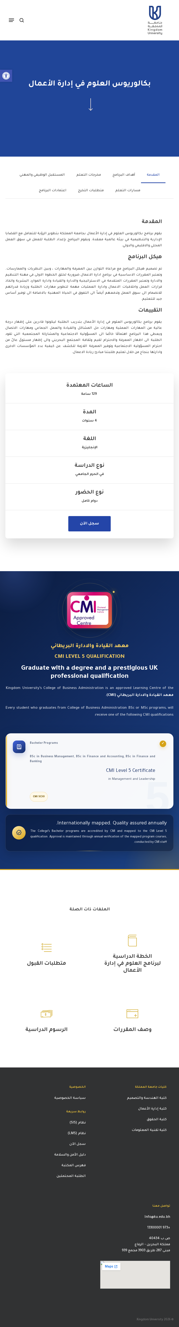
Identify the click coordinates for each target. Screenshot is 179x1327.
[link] (6, 76)
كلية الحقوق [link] (157, 1120)
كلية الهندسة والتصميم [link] (147, 1098)
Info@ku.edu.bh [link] (157, 1217)
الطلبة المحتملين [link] (71, 1176)
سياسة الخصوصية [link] (69, 1098)
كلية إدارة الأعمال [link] (152, 1109)
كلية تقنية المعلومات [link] (149, 1130)
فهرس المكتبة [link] (74, 1166)
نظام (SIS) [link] (77, 1123)
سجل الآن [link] (77, 1144)
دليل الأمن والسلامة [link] (70, 1155)
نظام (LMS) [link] (77, 1134)
